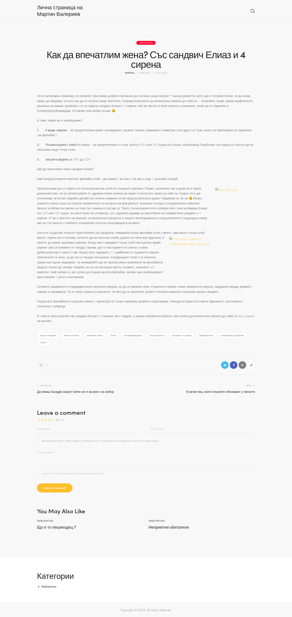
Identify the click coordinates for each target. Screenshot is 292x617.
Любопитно (146, 42)
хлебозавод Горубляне (232, 335)
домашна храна (95, 335)
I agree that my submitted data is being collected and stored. (72, 473)
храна (43, 342)
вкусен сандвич (48, 335)
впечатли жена (71, 335)
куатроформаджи (133, 335)
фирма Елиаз (206, 335)
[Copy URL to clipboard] (251, 365)
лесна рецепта (156, 335)
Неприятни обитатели (169, 527)
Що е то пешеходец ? (56, 527)
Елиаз (113, 335)
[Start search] (252, 11)
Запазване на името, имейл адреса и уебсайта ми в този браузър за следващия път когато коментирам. (100, 440)
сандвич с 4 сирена (182, 335)
